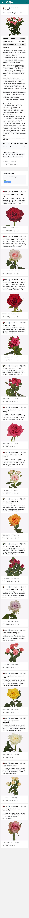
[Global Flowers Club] (10, 2)
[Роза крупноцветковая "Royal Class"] (14, 209)
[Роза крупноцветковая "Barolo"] (14, 296)
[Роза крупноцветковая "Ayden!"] (14, 604)
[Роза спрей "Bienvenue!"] (14, 561)
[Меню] (2, 2)
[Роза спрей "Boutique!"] (14, 647)
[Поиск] (26, 2)
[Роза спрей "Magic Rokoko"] (14, 382)
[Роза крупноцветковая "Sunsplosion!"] (14, 517)
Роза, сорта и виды (17, 156)
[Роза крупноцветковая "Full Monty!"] (14, 425)
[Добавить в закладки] (18, 164)
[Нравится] (4, 164)
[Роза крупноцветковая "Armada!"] (14, 736)
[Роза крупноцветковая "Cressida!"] (14, 824)
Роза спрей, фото (7, 156)
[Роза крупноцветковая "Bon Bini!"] (14, 691)
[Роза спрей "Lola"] (14, 339)
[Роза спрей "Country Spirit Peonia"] (14, 471)
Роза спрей (21, 154)
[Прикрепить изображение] (5, 180)
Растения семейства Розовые (10, 154)
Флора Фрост (14, 8)
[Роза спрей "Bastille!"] (14, 780)
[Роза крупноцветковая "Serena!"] (14, 253)
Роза (5, 8)
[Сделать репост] (15, 164)
